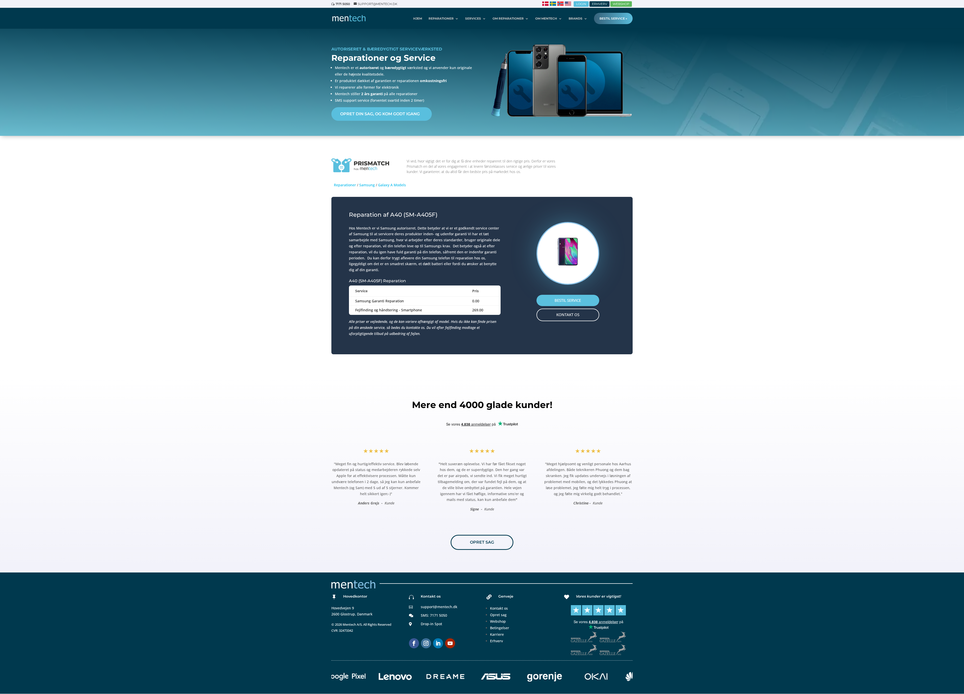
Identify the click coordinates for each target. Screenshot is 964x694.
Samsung (367, 185)
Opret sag (498, 614)
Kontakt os (499, 608)
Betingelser (499, 627)
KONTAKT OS (567, 314)
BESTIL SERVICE (568, 300)
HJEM (417, 18)
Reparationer (345, 185)
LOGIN (581, 4)
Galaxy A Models (392, 185)
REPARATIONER (441, 18)
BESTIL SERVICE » (613, 18)
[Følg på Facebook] (414, 643)
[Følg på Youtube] (450, 643)
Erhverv (496, 641)
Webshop (498, 621)
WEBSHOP (621, 4)
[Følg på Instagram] (426, 643)
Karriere (497, 634)
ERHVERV (599, 4)
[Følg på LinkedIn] (438, 643)
